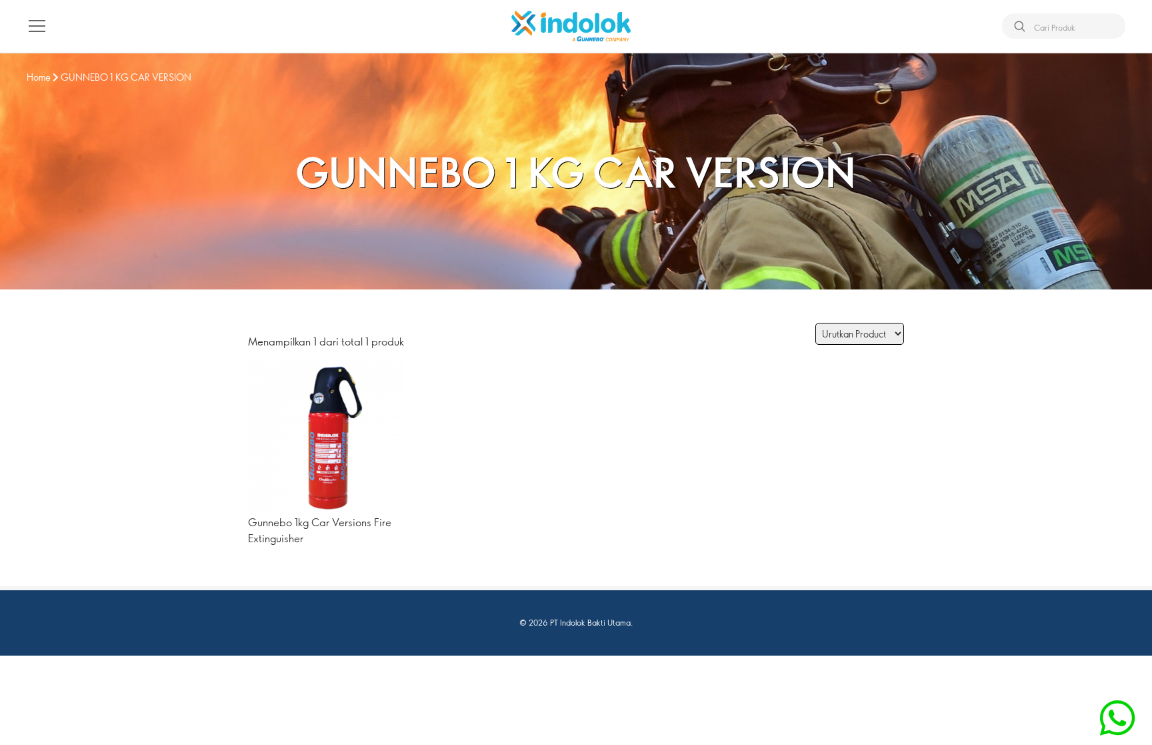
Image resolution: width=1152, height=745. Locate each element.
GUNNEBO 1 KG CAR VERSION (126, 77)
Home (39, 77)
